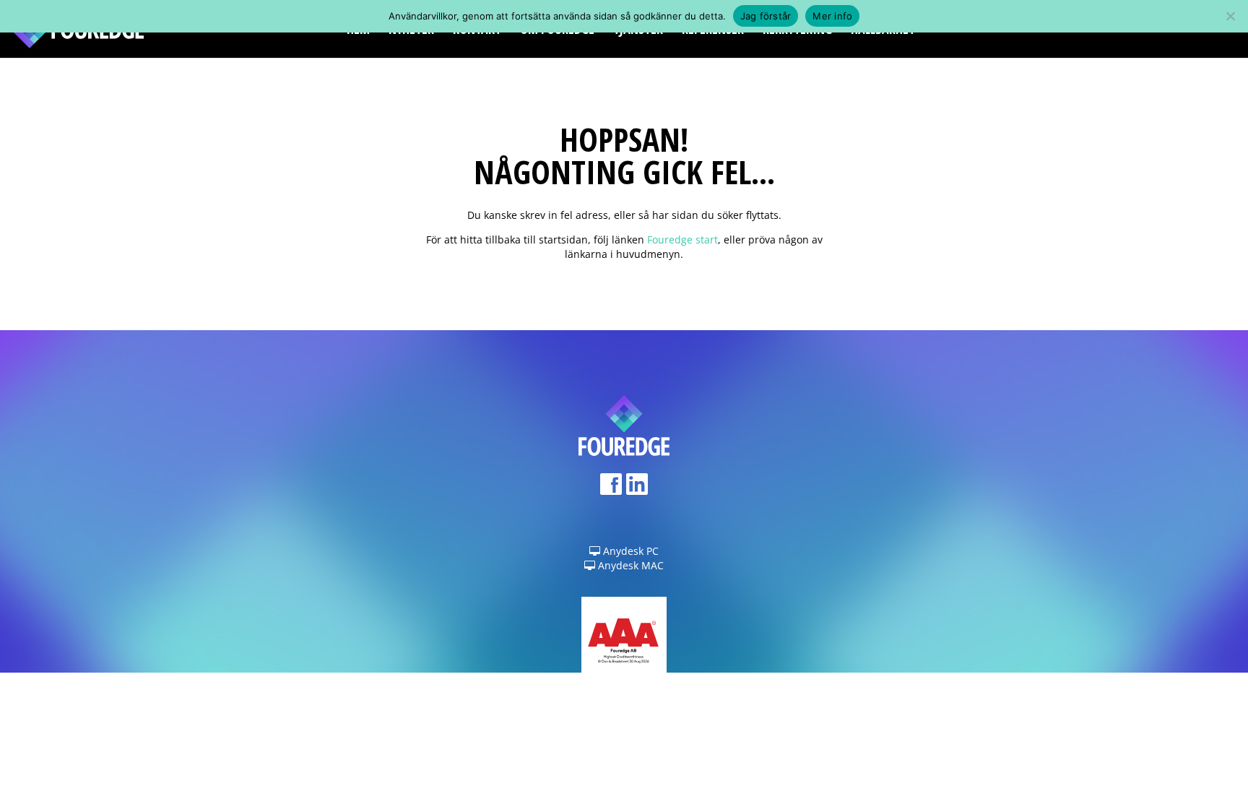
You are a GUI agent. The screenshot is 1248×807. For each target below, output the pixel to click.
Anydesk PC (629, 551)
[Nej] (1230, 16)
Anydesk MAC (629, 565)
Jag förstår (766, 16)
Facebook (611, 489)
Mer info (832, 16)
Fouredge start (682, 239)
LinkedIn (637, 489)
